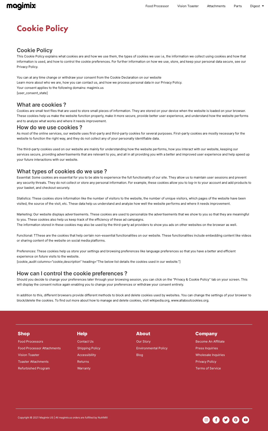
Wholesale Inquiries (210, 355)
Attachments (216, 6)
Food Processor (157, 6)
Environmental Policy (152, 348)
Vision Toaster (188, 6)
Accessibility (86, 355)
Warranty (83, 368)
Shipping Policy (88, 348)
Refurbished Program (34, 368)
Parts (238, 6)
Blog (139, 355)
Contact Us (85, 341)
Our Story (143, 341)
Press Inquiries (207, 348)
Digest (255, 6)
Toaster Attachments (33, 362)
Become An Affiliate (210, 341)
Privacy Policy (206, 362)
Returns (83, 362)
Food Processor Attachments (39, 348)
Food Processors (30, 341)
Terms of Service (208, 368)
